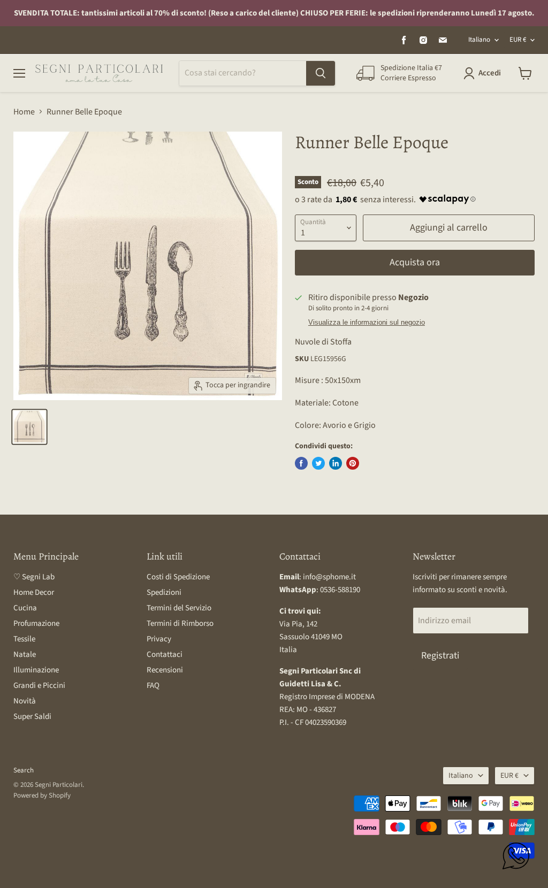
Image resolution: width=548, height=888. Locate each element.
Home (24, 112)
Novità (24, 701)
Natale (24, 654)
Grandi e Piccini (39, 685)
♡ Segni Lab (34, 577)
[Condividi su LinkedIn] (335, 463)
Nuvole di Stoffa (323, 342)
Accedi (489, 73)
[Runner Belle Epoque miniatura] (29, 427)
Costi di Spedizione (178, 577)
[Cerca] (320, 73)
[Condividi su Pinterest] (352, 463)
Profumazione (36, 623)
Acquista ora (415, 262)
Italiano (479, 39)
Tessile (24, 639)
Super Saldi (32, 716)
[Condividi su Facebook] (301, 463)
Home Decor (33, 592)
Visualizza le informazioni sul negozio (366, 322)
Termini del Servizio (179, 608)
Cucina (25, 608)
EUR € (517, 39)
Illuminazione (36, 670)
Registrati (440, 655)
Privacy (159, 639)
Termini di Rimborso (180, 623)
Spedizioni (164, 592)
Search (23, 770)
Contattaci (164, 654)
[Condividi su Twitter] (318, 463)
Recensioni (165, 670)
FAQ (153, 685)
